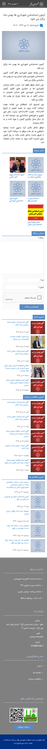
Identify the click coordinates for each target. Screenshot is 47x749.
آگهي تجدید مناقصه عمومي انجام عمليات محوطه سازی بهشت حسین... (17, 383)
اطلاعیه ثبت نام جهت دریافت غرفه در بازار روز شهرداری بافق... (17, 541)
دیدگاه (41, 238)
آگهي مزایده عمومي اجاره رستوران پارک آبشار (17, 447)
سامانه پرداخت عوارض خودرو (29, 591)
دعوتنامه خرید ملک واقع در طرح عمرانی (17, 512)
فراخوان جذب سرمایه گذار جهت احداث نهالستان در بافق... (17, 527)
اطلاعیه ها (37, 672)
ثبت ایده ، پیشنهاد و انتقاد (30, 598)
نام (42, 280)
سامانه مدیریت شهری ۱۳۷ (30, 585)
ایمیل (41, 287)
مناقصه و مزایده (34, 679)
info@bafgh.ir (37, 645)
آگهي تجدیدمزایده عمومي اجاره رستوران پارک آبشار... (18, 323)
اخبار (39, 666)
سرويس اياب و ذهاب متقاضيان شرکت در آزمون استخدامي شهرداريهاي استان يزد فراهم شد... (17, 485)
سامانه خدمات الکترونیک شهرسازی (27, 579)
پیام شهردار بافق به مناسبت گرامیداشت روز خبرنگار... (19, 338)
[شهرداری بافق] (32, 4)
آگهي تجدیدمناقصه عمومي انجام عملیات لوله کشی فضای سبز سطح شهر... (17, 463)
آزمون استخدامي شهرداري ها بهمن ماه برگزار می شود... (16, 498)
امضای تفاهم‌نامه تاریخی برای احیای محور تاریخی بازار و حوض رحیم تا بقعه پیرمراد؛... (16, 368)
